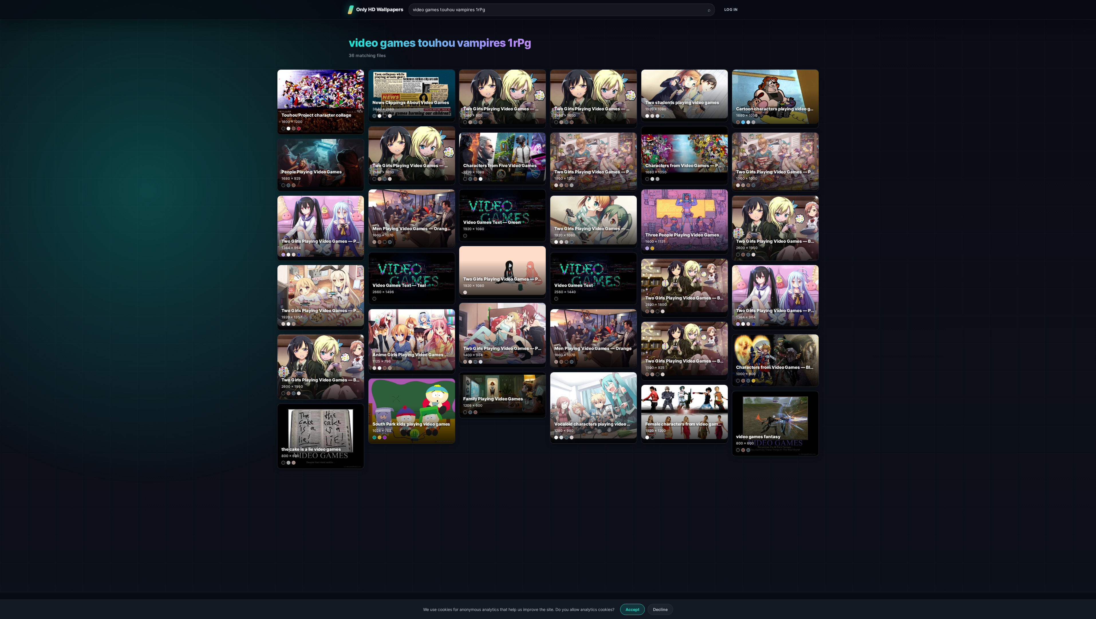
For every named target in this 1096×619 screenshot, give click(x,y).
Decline (660, 609)
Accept (632, 609)
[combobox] (558, 9)
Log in (731, 9)
